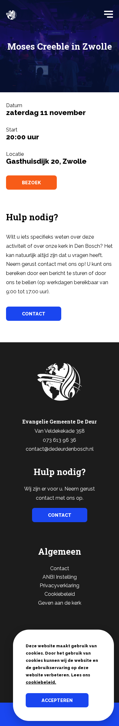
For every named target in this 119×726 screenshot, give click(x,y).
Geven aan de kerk (59, 603)
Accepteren (57, 700)
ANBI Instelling (60, 577)
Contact (59, 568)
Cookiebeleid (59, 594)
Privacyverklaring (59, 586)
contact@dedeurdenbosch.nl (60, 449)
